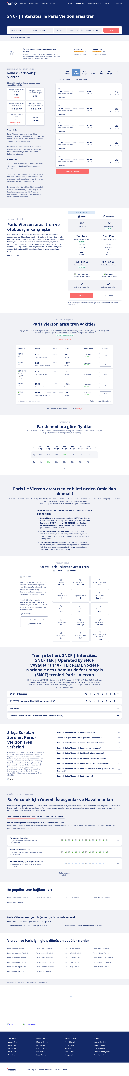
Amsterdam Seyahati (102, 1052)
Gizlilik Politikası (61, 1070)
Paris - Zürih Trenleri (15, 902)
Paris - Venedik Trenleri (102, 962)
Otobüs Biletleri (42, 1038)
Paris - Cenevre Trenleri (16, 971)
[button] (60, 30)
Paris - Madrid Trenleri (44, 953)
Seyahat (97, 1038)
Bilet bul (16, 98)
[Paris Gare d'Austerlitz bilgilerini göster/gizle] (118, 840)
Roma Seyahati (99, 1045)
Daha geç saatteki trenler (99, 401)
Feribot (52, 4)
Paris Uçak (69, 1048)
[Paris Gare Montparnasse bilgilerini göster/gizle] (118, 852)
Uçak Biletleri (70, 1038)
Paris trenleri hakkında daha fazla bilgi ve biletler (83, 926)
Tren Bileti (23, 4)
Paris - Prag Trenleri (72, 967)
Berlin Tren (12, 1052)
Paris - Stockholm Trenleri (103, 958)
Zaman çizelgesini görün (16, 123)
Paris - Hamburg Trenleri (16, 967)
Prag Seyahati (99, 1055)
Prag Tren (12, 1055)
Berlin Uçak (69, 1052)
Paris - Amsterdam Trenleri (17, 898)
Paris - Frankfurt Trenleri (45, 962)
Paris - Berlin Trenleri (72, 949)
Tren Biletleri (13, 1038)
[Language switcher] (80, 3)
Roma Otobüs (41, 1045)
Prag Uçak (69, 1055)
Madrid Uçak (70, 1042)
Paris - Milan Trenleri (43, 898)
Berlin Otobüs (41, 1052)
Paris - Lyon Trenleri (72, 962)
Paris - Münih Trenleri (72, 953)
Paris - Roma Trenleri (44, 949)
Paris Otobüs (41, 1048)
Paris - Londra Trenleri (15, 949)
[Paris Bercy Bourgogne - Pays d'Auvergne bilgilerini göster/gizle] (118, 864)
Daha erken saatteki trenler (30, 401)
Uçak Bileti (44, 4)
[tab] (64, 79)
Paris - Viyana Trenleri (101, 953)
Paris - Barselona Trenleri (16, 958)
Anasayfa (10, 982)
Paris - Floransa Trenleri (45, 967)
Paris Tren (12, 1048)
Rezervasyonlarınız (94, 3)
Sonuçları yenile (63, 339)
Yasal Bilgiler (31, 1070)
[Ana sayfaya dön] (13, 3)
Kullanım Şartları (45, 1070)
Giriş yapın (118, 4)
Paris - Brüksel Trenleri (101, 898)
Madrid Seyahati (100, 1042)
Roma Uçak (69, 1045)
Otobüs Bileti (33, 4)
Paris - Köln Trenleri (71, 898)
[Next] (117, 72)
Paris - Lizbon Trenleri (101, 967)
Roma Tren (12, 1045)
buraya (79, 409)
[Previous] (33, 447)
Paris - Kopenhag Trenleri (17, 962)
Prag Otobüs (41, 1055)
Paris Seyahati (99, 1048)
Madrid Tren (12, 1042)
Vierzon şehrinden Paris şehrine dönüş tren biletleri (27, 926)
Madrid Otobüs (42, 1042)
